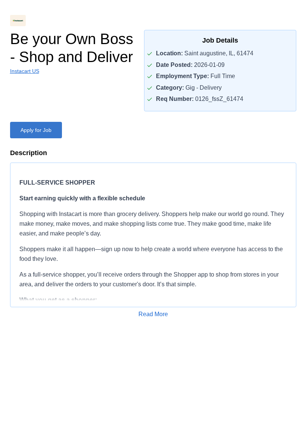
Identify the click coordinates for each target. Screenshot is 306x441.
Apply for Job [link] (36, 130)
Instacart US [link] (24, 71)
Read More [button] (153, 314)
